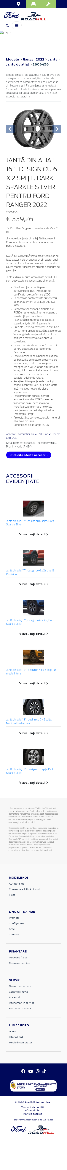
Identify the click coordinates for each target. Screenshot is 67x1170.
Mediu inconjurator (20, 1042)
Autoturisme (16, 883)
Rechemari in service (21, 1003)
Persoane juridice (19, 963)
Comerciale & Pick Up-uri (24, 889)
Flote (12, 895)
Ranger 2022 (33, 59)
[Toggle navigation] (17, 25)
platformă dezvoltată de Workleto (33, 1119)
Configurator (17, 923)
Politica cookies (32, 1114)
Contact (14, 934)
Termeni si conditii (32, 1107)
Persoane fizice (18, 957)
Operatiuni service (20, 986)
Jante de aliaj (18, 64)
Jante (53, 59)
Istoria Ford (16, 1037)
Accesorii (14, 997)
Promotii (14, 918)
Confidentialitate (32, 1110)
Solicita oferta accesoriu (29, 455)
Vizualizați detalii (32, 534)
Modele (12, 59)
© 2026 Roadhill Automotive (32, 1102)
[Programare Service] (48, 4)
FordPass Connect (20, 1008)
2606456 (41, 64)
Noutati (13, 1031)
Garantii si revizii (19, 991)
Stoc (12, 929)
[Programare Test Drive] (33, 4)
